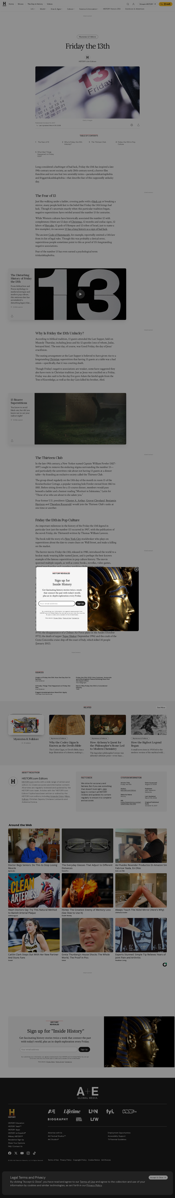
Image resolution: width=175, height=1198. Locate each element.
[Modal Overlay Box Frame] (87, 599)
